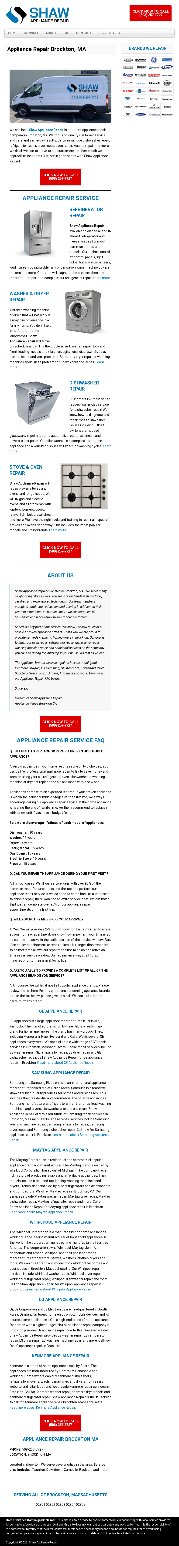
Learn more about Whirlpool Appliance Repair (58, 1289)
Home (12, 33)
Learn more (101, 278)
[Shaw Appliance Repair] (38, 14)
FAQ (66, 33)
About (51, 33)
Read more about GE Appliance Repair (65, 1062)
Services (31, 33)
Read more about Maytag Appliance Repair (41, 1212)
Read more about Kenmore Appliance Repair (42, 1407)
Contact (84, 33)
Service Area (109, 33)
